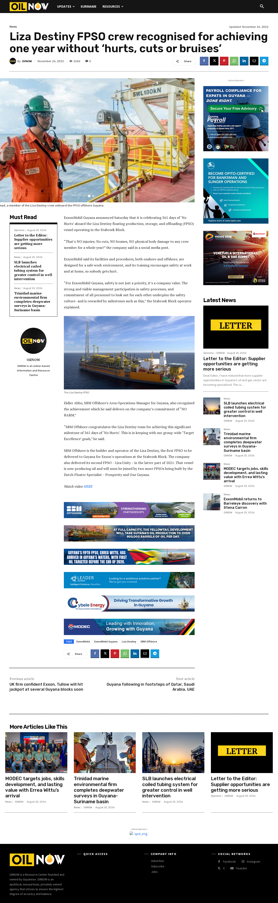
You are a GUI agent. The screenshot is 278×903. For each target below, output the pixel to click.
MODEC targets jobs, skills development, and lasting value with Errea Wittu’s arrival (246, 475)
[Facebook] (204, 61)
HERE (88, 486)
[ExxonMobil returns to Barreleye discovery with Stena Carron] (211, 501)
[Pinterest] (224, 61)
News (13, 26)
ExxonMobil (83, 641)
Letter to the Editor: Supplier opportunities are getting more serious (33, 241)
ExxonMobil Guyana (105, 641)
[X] (214, 61)
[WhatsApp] (234, 61)
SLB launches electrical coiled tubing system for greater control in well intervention (33, 270)
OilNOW (27, 61)
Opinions (19, 230)
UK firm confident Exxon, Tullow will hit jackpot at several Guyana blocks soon (46, 687)
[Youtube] (232, 868)
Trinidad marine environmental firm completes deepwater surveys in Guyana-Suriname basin (32, 301)
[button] (261, 6)
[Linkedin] (244, 61)
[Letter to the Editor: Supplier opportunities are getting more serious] (235, 327)
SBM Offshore (149, 641)
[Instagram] (243, 861)
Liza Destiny (129, 641)
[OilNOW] (13, 61)
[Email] (254, 61)
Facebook (229, 861)
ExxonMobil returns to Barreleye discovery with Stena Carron (245, 503)
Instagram (253, 861)
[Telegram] (264, 61)
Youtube (241, 868)
